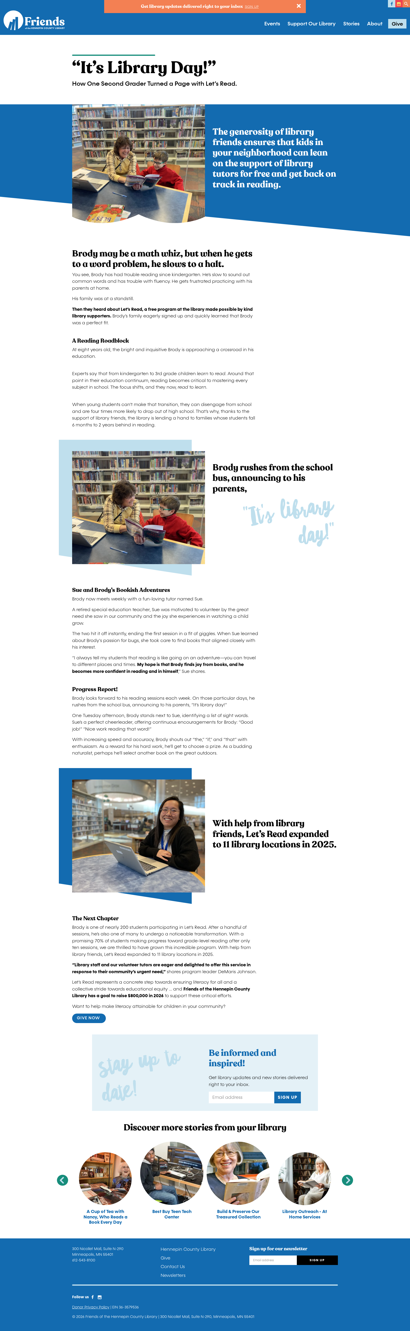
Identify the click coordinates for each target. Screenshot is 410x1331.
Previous (62, 1180)
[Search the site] (406, 3)
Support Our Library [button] (312, 23)
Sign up (252, 7)
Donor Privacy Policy (90, 1307)
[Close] (299, 6)
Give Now (89, 1018)
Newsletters (173, 1275)
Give (397, 24)
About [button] (374, 23)
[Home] (34, 20)
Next (347, 1180)
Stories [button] (351, 23)
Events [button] (272, 23)
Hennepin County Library (188, 1249)
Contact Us (173, 1267)
